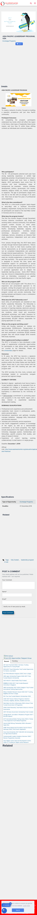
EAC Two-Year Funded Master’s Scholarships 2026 (17, 696)
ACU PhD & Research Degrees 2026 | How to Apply (17, 673)
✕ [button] (10, 903)
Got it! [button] (18, 910)
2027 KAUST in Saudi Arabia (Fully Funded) (15, 680)
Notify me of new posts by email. (14, 606)
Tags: (7, 560)
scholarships (8, 350)
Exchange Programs (9, 41)
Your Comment (7, 580)
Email (4, 599)
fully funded (15, 560)
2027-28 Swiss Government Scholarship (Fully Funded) (18, 712)
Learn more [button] (26, 905)
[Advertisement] (18, 66)
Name (4, 591)
